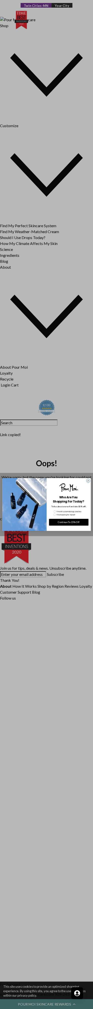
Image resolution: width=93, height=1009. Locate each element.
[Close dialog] (88, 481)
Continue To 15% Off (69, 522)
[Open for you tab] (77, 993)
